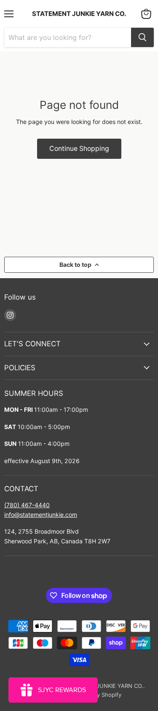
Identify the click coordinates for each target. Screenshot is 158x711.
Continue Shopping (79, 149)
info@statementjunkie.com (40, 514)
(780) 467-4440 (27, 504)
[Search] (142, 37)
